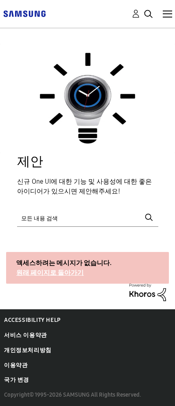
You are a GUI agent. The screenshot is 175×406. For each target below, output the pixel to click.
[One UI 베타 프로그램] (24, 13)
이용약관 (16, 365)
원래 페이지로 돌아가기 (50, 272)
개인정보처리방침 (28, 350)
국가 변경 (16, 379)
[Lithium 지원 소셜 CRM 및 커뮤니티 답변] (147, 292)
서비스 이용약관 (25, 335)
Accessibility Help (32, 320)
